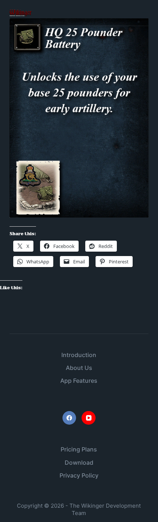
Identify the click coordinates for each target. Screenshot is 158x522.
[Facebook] (69, 418)
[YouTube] (89, 418)
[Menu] (145, 13)
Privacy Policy (79, 475)
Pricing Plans (79, 449)
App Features (78, 380)
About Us (79, 367)
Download (79, 462)
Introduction (78, 355)
